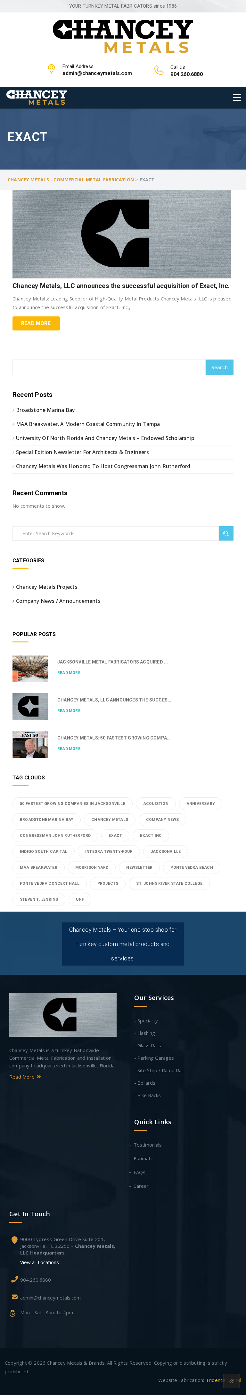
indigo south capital (43, 851)
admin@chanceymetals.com (50, 1297)
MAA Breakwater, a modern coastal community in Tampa (88, 424)
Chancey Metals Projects (47, 586)
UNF (80, 899)
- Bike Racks (147, 1095)
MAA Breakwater (38, 867)
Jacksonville (166, 851)
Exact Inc (151, 835)
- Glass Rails (147, 1045)
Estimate (143, 1158)
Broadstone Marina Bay (45, 409)
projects (108, 883)
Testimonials (148, 1144)
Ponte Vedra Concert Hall (49, 883)
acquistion (155, 803)
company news (162, 819)
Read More (36, 323)
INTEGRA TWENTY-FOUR (109, 851)
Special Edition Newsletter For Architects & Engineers (82, 452)
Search (219, 367)
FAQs (139, 1172)
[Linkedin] (61, 1095)
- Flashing (144, 1033)
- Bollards (144, 1083)
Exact (115, 835)
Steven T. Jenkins (39, 899)
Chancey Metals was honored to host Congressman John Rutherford (103, 466)
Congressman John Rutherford (55, 835)
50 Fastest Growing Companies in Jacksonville (72, 803)
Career (141, 1186)
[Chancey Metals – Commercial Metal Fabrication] (123, 36)
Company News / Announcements (58, 600)
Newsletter (139, 867)
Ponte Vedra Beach (191, 867)
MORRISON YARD (92, 867)
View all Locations (39, 1262)
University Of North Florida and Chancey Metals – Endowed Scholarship (105, 438)
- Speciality (146, 1020)
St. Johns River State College (169, 883)
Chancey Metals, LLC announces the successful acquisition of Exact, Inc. (121, 286)
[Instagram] (63, 1116)
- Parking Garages (154, 1058)
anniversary (200, 803)
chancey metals (109, 819)
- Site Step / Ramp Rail (159, 1070)
